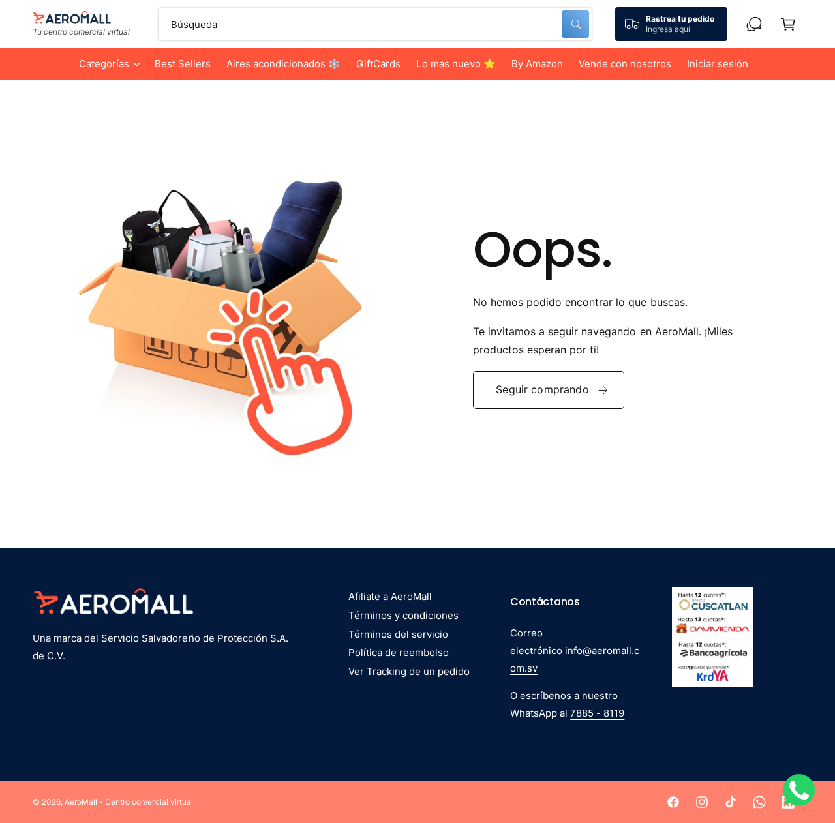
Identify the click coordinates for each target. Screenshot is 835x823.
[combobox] (375, 24)
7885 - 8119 (597, 713)
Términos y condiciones (403, 615)
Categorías (104, 63)
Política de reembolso (398, 652)
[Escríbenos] (754, 24)
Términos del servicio (398, 634)
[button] (109, 64)
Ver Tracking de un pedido (409, 671)
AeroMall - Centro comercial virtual (129, 802)
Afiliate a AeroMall (390, 596)
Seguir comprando (542, 389)
